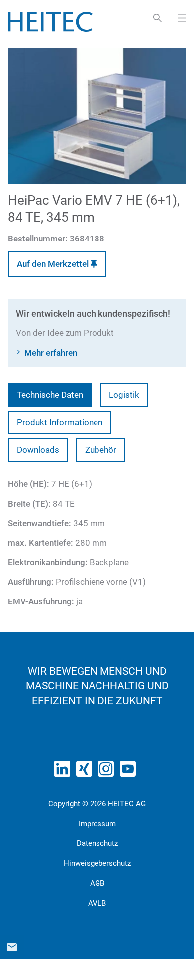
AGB (97, 883)
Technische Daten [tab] (50, 395)
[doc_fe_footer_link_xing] (86, 771)
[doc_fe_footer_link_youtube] (130, 771)
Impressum (97, 823)
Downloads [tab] (38, 450)
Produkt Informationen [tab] (59, 422)
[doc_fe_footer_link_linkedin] (64, 771)
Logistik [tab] (124, 395)
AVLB (97, 903)
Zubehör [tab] (100, 450)
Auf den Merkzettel (54, 264)
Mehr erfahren (50, 353)
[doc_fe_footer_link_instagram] (108, 771)
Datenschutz (97, 843)
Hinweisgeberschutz (97, 863)
